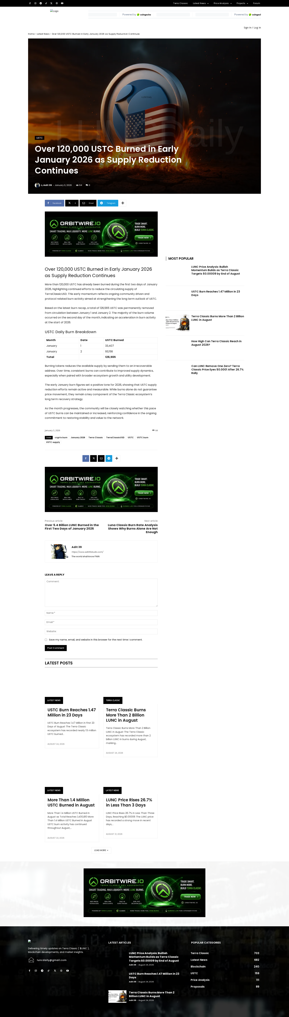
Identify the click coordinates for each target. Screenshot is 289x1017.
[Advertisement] (205, 221)
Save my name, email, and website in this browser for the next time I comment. (95, 639)
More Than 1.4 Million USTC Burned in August (71, 802)
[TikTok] (46, 3)
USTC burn (142, 437)
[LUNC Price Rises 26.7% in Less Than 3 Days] (130, 777)
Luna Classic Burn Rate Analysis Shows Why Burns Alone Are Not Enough (133, 528)
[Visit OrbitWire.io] (101, 234)
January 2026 (78, 437)
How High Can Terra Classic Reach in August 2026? (216, 343)
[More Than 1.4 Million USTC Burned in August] (72, 777)
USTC (39, 138)
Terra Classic (95, 437)
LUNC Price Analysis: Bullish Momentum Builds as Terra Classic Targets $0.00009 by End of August (215, 270)
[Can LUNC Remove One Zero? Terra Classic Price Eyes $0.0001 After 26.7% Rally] (177, 372)
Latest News (43, 33)
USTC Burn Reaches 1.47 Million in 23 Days (71, 712)
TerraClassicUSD (115, 437)
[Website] (57, 3)
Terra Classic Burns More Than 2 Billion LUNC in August (126, 715)
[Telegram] (40, 3)
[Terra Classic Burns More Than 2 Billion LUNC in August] (130, 687)
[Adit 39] (38, 185)
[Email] (101, 458)
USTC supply (53, 442)
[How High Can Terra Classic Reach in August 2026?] (177, 348)
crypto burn (61, 437)
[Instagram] (35, 3)
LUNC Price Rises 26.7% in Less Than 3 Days (129, 802)
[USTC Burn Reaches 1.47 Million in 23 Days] (72, 687)
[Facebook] (30, 3)
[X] (51, 3)
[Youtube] (62, 3)
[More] (122, 203)
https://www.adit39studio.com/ (87, 551)
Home (31, 33)
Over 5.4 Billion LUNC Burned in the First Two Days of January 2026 (72, 527)
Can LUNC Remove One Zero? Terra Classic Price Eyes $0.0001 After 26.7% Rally (217, 369)
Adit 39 (47, 185)
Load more (100, 850)
